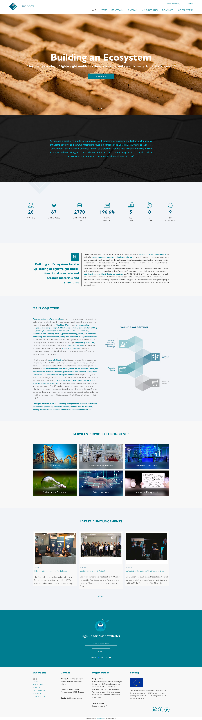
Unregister (104, 657)
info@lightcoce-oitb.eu (74, 698)
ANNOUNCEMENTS (150, 10)
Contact (190, 3)
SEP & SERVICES (117, 10)
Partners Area (172, 3)
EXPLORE (101, 76)
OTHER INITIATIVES (185, 10)
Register (94, 657)
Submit (101, 651)
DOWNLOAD (167, 10)
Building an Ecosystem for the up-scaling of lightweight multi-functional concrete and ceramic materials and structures (107, 684)
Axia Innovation (100, 718)
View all (101, 595)
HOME (93, 10)
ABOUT (104, 10)
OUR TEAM (132, 10)
